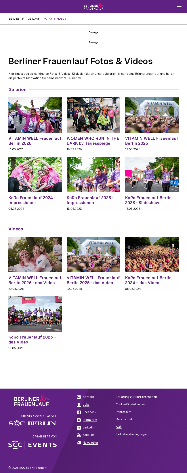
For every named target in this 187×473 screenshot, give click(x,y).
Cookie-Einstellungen (130, 404)
